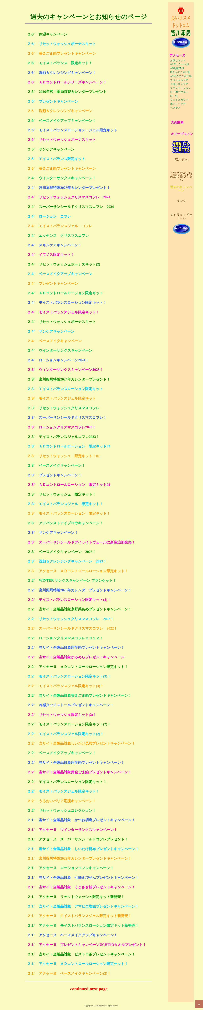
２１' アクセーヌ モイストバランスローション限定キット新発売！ (83, 925)
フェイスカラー (179, 100)
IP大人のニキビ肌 (180, 72)
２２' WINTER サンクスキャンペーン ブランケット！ (71, 580)
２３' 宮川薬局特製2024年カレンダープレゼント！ (68, 379)
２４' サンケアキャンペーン (51, 331)
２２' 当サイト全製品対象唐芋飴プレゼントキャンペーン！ (75, 648)
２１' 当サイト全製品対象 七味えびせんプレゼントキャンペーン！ (83, 878)
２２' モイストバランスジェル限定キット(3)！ (65, 686)
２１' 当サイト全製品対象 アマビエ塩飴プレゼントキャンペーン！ (83, 906)
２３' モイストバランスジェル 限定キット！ (65, 504)
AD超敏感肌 (177, 68)
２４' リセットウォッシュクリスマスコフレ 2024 (68, 197)
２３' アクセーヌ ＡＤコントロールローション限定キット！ (77, 571)
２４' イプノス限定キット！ (51, 255)
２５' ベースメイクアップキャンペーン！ (61, 121)
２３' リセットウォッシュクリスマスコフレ (63, 408)
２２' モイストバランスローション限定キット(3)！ (69, 676)
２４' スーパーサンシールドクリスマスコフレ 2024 (70, 207)
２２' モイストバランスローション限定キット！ (67, 782)
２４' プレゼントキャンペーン (52, 283)
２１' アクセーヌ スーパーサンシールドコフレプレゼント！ (77, 839)
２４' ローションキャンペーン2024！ (58, 360)
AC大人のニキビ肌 (181, 76)
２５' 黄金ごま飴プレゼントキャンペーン (61, 168)
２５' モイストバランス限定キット (56, 159)
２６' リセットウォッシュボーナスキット (61, 44)
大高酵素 (177, 122)
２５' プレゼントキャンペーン (52, 101)
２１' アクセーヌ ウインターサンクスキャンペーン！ (72, 830)
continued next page (88, 988)
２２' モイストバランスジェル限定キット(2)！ (65, 734)
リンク (181, 201)
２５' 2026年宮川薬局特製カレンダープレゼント (67, 92)
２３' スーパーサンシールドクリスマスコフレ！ (67, 417)
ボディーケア (178, 104)
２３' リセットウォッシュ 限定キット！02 (63, 456)
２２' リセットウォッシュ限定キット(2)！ (62, 715)
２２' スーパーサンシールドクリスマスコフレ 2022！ (72, 628)
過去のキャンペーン (181, 188)
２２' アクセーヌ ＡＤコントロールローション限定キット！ (77, 667)
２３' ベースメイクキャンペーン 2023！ (61, 552)
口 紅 (174, 96)
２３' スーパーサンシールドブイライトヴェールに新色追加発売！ (81, 542)
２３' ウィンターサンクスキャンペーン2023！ (65, 370)
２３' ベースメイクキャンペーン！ (56, 465)
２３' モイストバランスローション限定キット (65, 389)
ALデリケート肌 (179, 64)
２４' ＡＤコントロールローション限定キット (65, 293)
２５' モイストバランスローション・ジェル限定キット (72, 130)
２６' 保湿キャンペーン (47, 34)
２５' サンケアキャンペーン (51, 149)
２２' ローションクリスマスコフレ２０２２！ (65, 638)
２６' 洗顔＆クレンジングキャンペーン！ (61, 73)
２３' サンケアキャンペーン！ (52, 532)
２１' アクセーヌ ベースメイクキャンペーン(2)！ (69, 973)
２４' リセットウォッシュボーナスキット (61, 322)
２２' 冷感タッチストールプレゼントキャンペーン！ (70, 705)
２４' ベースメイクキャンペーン (54, 341)
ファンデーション (180, 88)
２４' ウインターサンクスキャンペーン (59, 350)
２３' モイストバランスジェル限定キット (61, 398)
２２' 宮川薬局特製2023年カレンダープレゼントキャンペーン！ (79, 590)
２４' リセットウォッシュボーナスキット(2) (63, 264)
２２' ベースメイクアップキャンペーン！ (61, 753)
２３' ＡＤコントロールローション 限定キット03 (68, 446)
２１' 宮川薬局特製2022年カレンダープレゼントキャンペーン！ (79, 858)
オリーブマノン (182, 133)
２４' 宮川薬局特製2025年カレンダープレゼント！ (68, 188)
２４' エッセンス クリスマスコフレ (58, 236)
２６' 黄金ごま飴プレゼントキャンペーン (61, 53)
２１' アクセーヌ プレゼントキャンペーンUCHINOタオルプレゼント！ (86, 945)
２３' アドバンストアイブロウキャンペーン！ (65, 523)
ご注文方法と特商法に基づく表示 (181, 176)
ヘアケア (175, 108)
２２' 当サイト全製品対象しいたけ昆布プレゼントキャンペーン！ (81, 743)
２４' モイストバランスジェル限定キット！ (63, 312)
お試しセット (178, 60)
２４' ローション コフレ (49, 216)
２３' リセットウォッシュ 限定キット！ (61, 494)
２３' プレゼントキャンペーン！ (54, 475)
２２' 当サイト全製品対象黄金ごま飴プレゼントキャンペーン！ (79, 695)
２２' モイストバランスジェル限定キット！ (63, 791)
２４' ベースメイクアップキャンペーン (59, 274)
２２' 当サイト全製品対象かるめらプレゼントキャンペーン (75, 657)
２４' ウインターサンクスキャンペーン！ (61, 178)
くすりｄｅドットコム (181, 216)
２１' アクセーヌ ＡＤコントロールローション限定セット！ (77, 964)
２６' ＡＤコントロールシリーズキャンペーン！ (67, 82)
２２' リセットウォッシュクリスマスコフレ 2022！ (70, 619)
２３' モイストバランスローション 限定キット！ (68, 513)
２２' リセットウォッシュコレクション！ (61, 810)
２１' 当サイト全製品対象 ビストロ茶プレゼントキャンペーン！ (81, 954)
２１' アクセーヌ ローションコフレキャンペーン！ (70, 868)
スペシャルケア (179, 80)
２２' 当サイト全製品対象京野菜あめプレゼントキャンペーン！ (79, 609)
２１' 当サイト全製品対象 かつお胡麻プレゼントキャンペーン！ (81, 820)
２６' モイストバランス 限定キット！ (59, 63)
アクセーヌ (177, 55)
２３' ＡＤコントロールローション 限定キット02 (68, 485)
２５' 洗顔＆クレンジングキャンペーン (59, 111)
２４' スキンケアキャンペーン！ (54, 245)
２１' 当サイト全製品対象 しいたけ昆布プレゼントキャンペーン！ (83, 849)
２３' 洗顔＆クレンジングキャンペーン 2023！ (67, 561)
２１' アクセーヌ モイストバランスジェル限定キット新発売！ (79, 916)
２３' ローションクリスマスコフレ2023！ (61, 427)
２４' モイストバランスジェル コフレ (59, 226)
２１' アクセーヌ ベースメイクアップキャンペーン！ (72, 935)
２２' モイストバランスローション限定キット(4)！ (69, 600)
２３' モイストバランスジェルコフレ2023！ (63, 437)
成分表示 (181, 159)
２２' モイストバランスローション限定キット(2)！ (69, 724)
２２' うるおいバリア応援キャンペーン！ (61, 801)
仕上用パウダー (179, 92)
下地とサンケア (179, 84)
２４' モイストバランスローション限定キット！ (67, 302)
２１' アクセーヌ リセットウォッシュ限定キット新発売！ (75, 897)
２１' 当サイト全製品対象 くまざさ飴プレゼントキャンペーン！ (81, 887)
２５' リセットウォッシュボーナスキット (61, 140)
